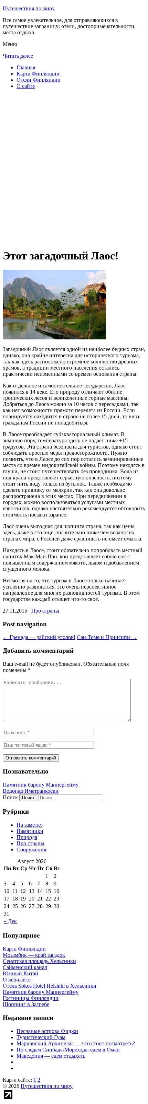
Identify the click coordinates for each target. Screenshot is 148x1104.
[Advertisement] (74, 168)
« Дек (10, 921)
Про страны (45, 611)
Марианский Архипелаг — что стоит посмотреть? (76, 1043)
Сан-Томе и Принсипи (107, 637)
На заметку (30, 825)
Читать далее (18, 56)
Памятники (30, 831)
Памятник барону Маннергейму (40, 785)
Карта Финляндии (38, 74)
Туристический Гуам (41, 1037)
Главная (26, 67)
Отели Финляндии (39, 80)
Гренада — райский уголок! (39, 637)
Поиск (10, 797)
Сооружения (31, 849)
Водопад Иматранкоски (31, 791)
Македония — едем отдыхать (51, 1056)
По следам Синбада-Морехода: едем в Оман (68, 1050)
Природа (27, 837)
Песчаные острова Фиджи (47, 1031)
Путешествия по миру (29, 8)
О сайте (26, 86)
